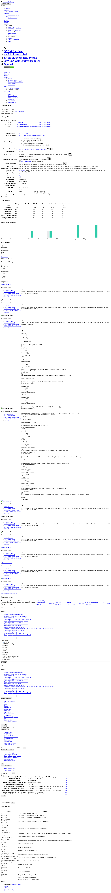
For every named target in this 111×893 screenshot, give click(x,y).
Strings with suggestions (10, 753)
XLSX (108, 603)
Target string (7, 709)
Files (5, 86)
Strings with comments (10, 754)
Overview (7, 74)
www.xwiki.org (23, 133)
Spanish (9, 64)
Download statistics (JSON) (15, 82)
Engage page (11, 100)
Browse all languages (13, 15)
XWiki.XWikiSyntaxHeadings (22, 60)
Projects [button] (6, 10)
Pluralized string (8, 759)
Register (6, 21)
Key (5, 718)
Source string (7, 707)
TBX (79, 603)
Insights (6, 77)
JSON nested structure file (58, 603)
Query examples (5, 775)
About (9, 41)
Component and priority (10, 721)
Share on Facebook (13, 97)
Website (10, 43)
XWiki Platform (13, 51)
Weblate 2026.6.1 (16, 884)
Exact (21, 748)
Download (22, 170)
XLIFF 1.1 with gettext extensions (13, 644)
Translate (21, 111)
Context (23, 496)
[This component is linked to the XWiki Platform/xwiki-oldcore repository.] (48, 149)
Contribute (10, 38)
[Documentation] (1, 117)
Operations (7, 91)
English (23, 333)
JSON (53, 603)
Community (7, 94)
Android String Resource (40, 603)
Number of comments (10, 715)
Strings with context (9, 760)
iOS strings (74, 603)
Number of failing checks (11, 717)
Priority (6, 704)
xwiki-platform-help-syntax (20, 57)
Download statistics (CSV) (15, 80)
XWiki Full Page (41, 601)
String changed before (10, 770)
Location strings (8, 738)
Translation (7, 72)
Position (6, 703)
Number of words (9, 713)
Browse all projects (13, 11)
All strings (20, 122)
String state (7, 740)
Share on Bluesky (12, 96)
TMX (83, 603)
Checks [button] (6, 16)
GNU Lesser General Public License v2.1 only (32, 135)
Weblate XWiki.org (8, 2)
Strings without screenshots (11, 757)
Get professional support (14, 30)
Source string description (11, 737)
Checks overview (12, 18)
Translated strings (22, 124)
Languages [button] (7, 13)
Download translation (13, 88)
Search (6, 75)
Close (13, 802)
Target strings (8, 733)
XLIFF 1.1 (7, 645)
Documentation (12, 33)
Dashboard (7, 8)
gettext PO (7, 642)
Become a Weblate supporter (12, 891)
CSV (49, 603)
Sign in (6, 22)
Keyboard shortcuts (13, 35)
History (10, 78)
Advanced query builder (7, 727)
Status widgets (12, 102)
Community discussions (14, 28)
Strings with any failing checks (12, 756)
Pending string (8, 741)
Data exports (11, 85)
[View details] (22, 290)
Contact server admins (14, 27)
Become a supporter (13, 39)
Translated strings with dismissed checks (28, 126)
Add (24, 748)
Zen (50, 122)
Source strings (8, 732)
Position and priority (9, 701)
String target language (10, 743)
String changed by (9, 744)
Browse (16, 111)
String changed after (9, 768)
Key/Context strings (9, 735)
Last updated (7, 712)
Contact (6, 887)
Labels (6, 706)
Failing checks (12, 83)
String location (8, 720)
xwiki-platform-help (16, 54)
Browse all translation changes (9, 593)
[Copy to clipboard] (51, 149)
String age (7, 710)
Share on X (11, 99)
